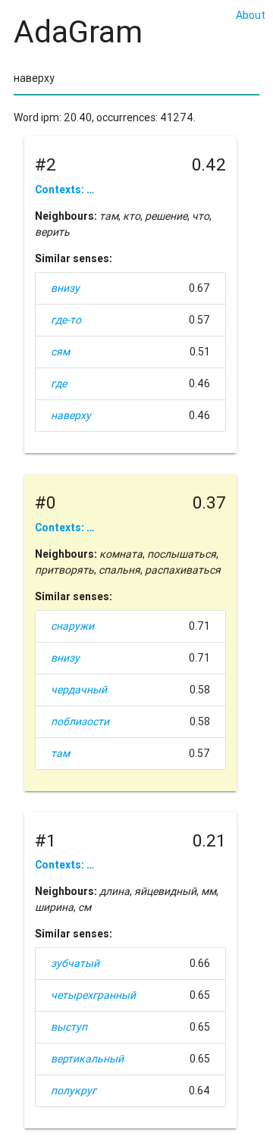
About (250, 15)
